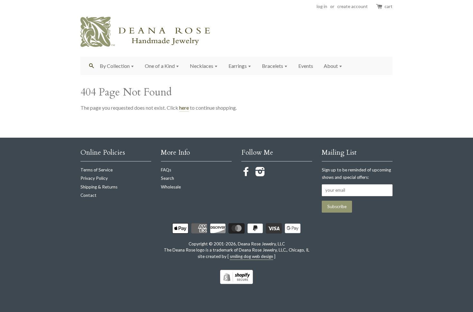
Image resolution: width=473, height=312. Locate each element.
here (184, 108)
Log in (322, 6)
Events (305, 66)
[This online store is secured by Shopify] (236, 282)
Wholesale (171, 186)
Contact (88, 195)
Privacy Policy (94, 178)
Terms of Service (96, 169)
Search (167, 178)
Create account (352, 6)
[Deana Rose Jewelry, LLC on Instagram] (260, 173)
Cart (389, 6)
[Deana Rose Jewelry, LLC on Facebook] (246, 173)
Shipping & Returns (98, 186)
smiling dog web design (251, 256)
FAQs (166, 169)
